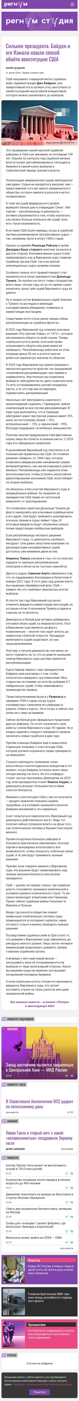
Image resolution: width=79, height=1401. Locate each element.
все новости (12, 1112)
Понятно (39, 1392)
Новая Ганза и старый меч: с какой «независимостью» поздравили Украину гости (39, 1137)
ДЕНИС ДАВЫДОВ (15, 1149)
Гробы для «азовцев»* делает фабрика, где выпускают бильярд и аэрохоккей (35, 1224)
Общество (34, 1260)
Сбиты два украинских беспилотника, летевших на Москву (39, 1210)
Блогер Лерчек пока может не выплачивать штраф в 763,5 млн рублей (36, 1167)
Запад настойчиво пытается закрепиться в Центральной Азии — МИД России (39, 1067)
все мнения (67, 1149)
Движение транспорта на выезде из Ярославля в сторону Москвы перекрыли (39, 1196)
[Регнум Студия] (39, 21)
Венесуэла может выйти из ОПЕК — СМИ (34, 1237)
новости (12, 1158)
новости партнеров (20, 1019)
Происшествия (37, 1324)
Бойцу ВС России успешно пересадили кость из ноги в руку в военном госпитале (51, 1269)
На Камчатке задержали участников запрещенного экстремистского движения (51, 1334)
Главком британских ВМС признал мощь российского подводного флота (50, 1297)
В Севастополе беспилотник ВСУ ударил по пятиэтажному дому (39, 1104)
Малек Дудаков (15, 68)
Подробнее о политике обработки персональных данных (42, 1384)
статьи (11, 1355)
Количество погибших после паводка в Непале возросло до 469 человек (38, 1181)
